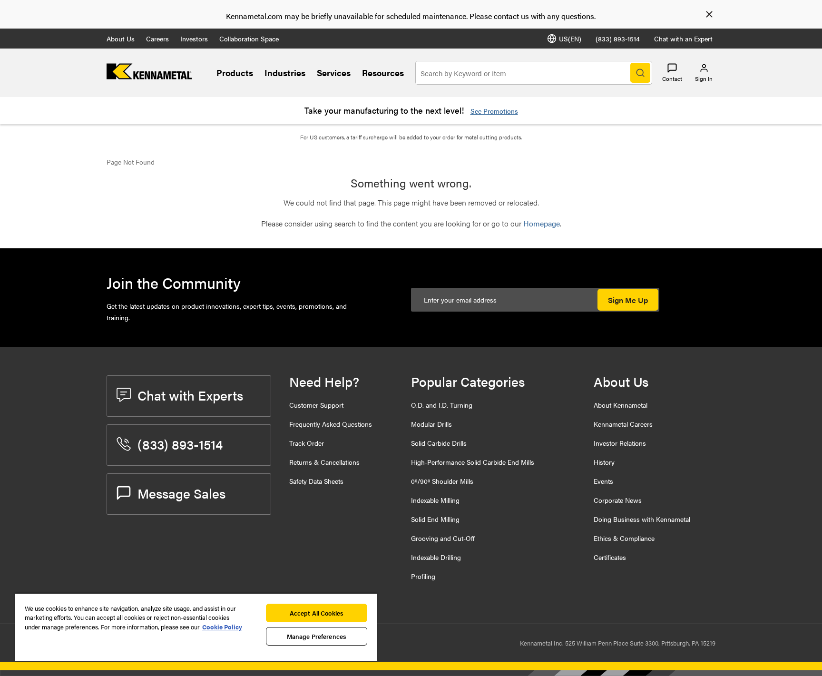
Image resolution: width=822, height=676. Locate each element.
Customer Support (316, 405)
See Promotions (494, 111)
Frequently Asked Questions (330, 424)
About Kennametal (620, 405)
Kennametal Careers (623, 424)
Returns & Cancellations (324, 462)
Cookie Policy (222, 626)
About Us (121, 38)
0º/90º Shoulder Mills (442, 481)
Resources (383, 72)
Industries (284, 72)
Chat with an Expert (683, 38)
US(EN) (570, 38)
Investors (194, 38)
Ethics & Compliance (624, 538)
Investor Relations (620, 443)
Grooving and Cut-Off (443, 538)
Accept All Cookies (316, 612)
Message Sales (181, 492)
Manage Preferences (316, 636)
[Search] (640, 73)
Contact (672, 78)
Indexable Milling (435, 500)
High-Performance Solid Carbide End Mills (472, 462)
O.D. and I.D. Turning (441, 405)
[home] (149, 76)
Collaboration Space (249, 38)
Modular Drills (431, 424)
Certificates (610, 557)
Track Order (306, 443)
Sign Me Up (628, 299)
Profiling (423, 576)
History (604, 462)
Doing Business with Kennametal (642, 519)
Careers (157, 38)
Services (334, 72)
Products (234, 72)
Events (603, 481)
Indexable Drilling (436, 557)
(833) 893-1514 (618, 38)
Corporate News (618, 500)
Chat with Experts (190, 394)
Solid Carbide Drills (439, 443)
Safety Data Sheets (316, 481)
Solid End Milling (435, 519)
